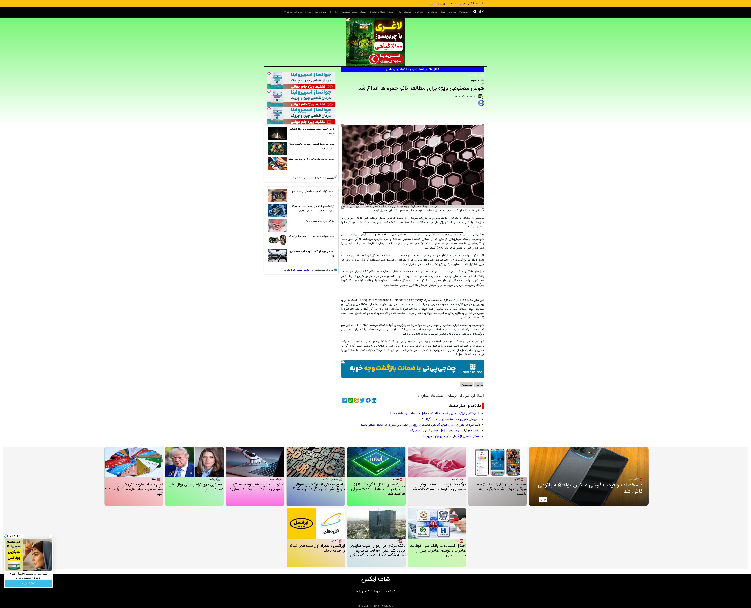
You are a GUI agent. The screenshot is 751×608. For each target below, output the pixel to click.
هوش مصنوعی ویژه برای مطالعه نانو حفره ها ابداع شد (421, 88)
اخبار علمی (456, 234)
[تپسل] (348, 19)
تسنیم (311, 178)
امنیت (363, 12)
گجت (391, 12)
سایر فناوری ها (294, 12)
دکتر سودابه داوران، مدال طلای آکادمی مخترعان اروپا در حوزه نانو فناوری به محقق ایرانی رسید (420, 425)
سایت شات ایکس (438, 234)
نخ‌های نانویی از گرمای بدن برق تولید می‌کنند (451, 436)
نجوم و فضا (320, 12)
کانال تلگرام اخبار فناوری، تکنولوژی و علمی (412, 69)
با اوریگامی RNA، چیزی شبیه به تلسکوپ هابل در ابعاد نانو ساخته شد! (435, 413)
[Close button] (51, 536)
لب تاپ (452, 12)
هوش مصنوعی (349, 12)
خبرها (377, 591)
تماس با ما (362, 591)
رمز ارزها (333, 12)
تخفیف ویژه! (28, 583)
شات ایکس (375, 579)
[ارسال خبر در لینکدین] (373, 400)
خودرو (308, 12)
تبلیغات (390, 591)
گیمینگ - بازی (404, 12)
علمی (481, 75)
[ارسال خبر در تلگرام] (344, 400)
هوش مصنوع (467, 385)
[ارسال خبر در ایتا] (356, 400)
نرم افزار (419, 12)
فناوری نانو (473, 75)
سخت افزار (431, 12)
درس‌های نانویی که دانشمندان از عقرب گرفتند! (451, 419)
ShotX (478, 12)
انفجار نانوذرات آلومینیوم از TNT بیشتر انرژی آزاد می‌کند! (444, 430)
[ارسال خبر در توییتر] (362, 400)
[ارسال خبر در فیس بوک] (368, 400)
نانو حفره (479, 385)
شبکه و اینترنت (377, 12)
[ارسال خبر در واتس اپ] (350, 400)
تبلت (442, 12)
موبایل (464, 12)
